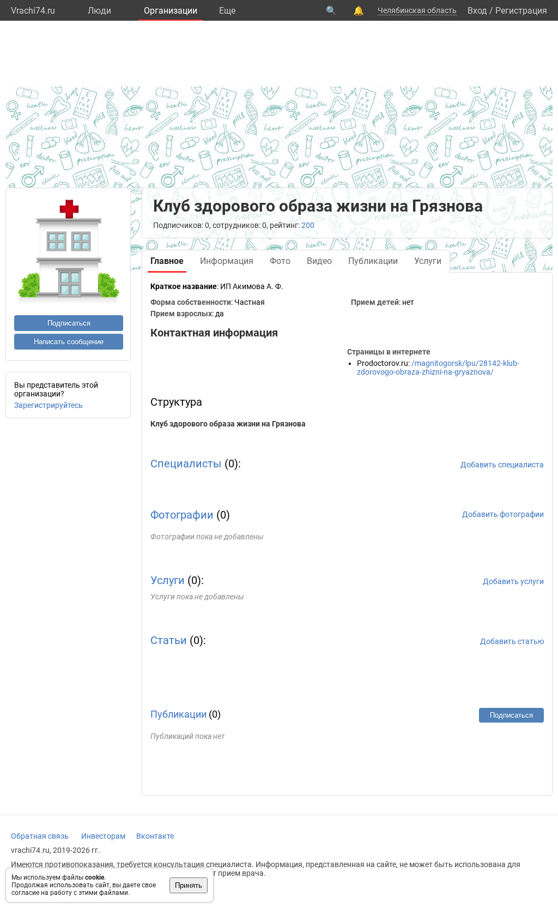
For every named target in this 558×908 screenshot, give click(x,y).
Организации (170, 10)
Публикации (178, 714)
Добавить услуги (513, 581)
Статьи (168, 640)
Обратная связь (40, 836)
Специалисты (186, 463)
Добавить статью (512, 641)
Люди (99, 10)
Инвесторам (103, 836)
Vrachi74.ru (33, 10)
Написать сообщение (69, 342)
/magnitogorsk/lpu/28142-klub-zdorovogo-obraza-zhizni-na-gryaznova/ (438, 367)
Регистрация (521, 10)
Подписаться (68, 323)
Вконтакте (155, 836)
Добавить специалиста (502, 464)
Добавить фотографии (503, 514)
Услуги (167, 580)
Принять (188, 885)
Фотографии (182, 514)
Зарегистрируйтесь (48, 405)
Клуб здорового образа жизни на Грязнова (228, 423)
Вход (477, 10)
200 (307, 225)
